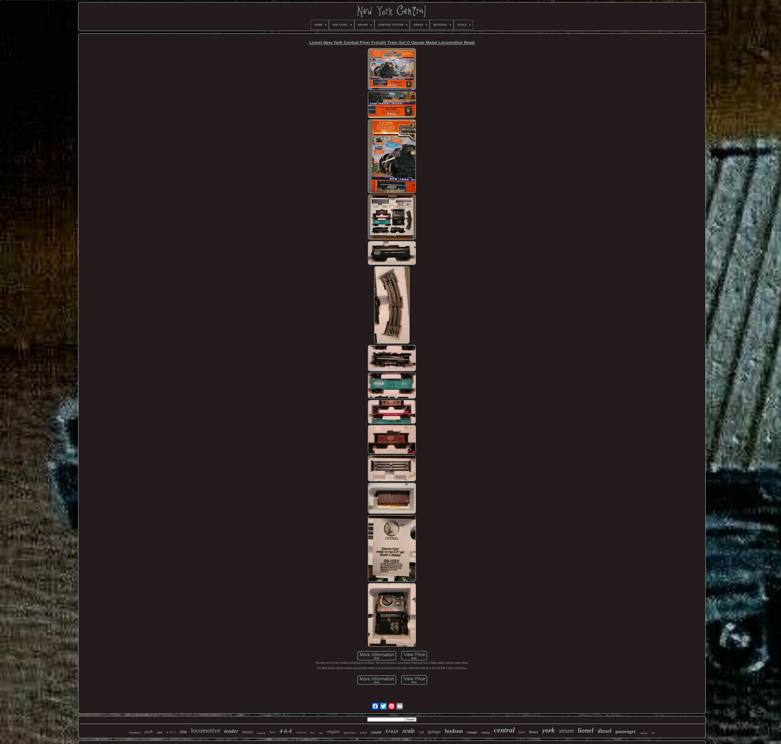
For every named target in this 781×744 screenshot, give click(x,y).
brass (533, 732)
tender (231, 731)
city (653, 732)
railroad (301, 732)
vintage (472, 732)
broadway (135, 732)
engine (333, 731)
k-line (363, 732)
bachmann (350, 732)
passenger (625, 731)
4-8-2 (171, 732)
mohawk (261, 733)
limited (247, 732)
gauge (434, 731)
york (548, 730)
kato (522, 732)
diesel (604, 731)
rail (421, 732)
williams (643, 733)
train (391, 731)
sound (376, 732)
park (149, 731)
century (485, 732)
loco (272, 732)
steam (566, 730)
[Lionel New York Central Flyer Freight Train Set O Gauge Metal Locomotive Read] (392, 69)
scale (408, 730)
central (504, 730)
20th (183, 732)
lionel (585, 730)
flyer (313, 732)
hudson (454, 731)
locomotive (205, 730)
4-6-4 (286, 731)
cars (159, 732)
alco (321, 733)
